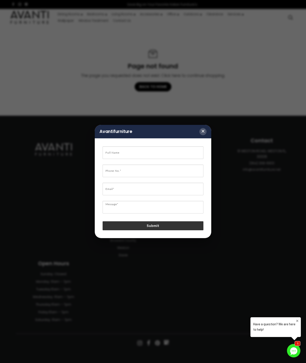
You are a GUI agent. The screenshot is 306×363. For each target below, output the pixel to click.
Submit (153, 226)
